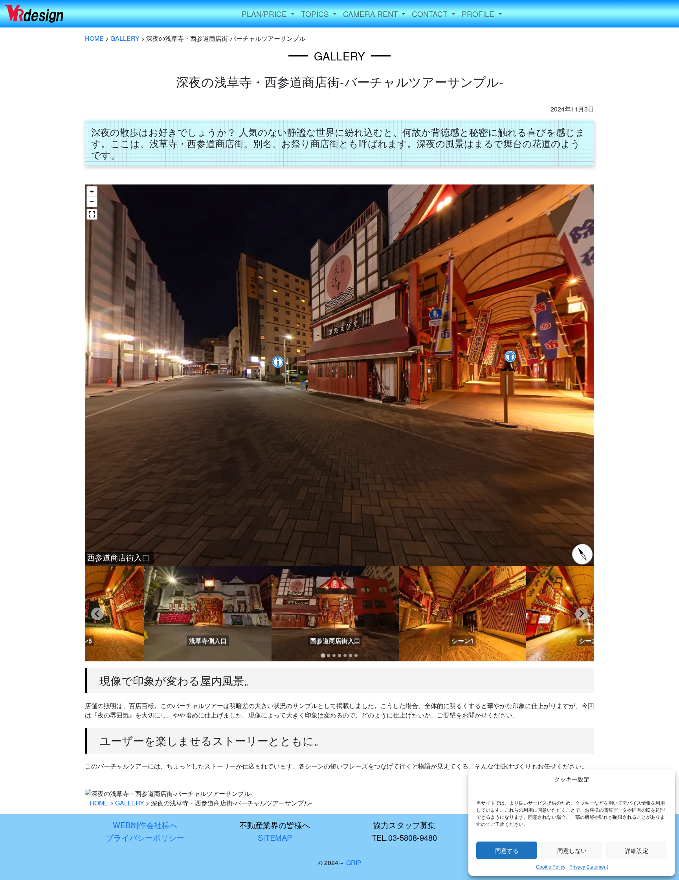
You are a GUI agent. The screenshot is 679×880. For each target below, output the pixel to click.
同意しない (572, 850)
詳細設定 (636, 850)
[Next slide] (581, 614)
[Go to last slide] (97, 614)
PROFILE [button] (479, 13)
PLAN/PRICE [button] (265, 13)
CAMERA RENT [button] (371, 13)
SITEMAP (275, 837)
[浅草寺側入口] (207, 656)
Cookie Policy (550, 866)
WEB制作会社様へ (145, 825)
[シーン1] (461, 656)
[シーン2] (589, 656)
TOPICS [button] (316, 13)
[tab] (323, 655)
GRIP (354, 862)
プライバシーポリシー (145, 837)
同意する (507, 850)
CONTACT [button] (431, 13)
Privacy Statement (588, 866)
